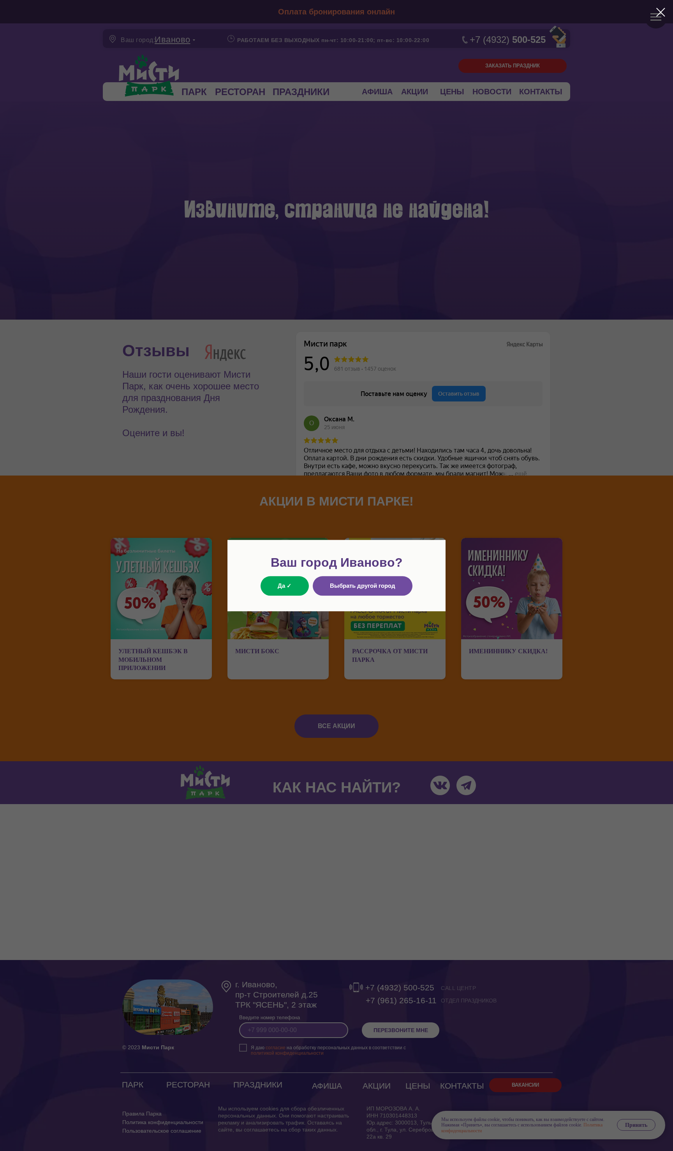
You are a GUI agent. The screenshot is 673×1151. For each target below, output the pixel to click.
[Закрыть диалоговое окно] (660, 12)
